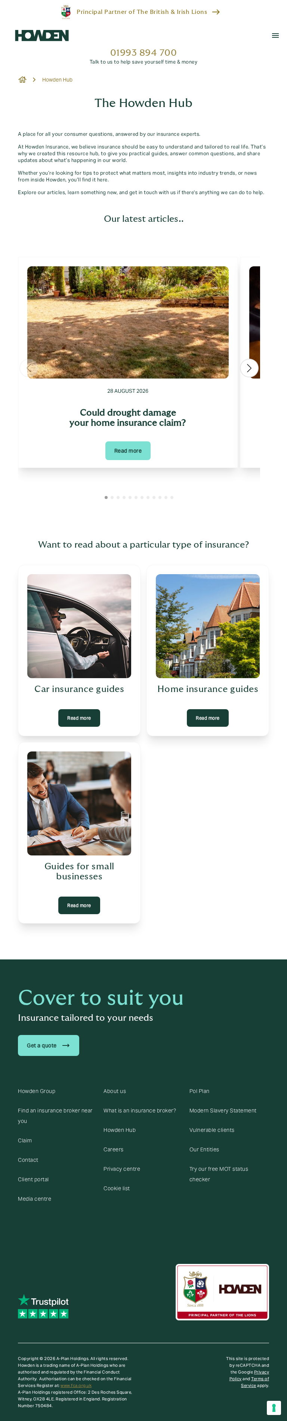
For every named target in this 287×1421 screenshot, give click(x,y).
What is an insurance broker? (140, 1110)
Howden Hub (120, 1130)
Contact (28, 1160)
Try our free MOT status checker (219, 1174)
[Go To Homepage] (42, 35)
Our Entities (204, 1149)
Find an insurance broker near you (55, 1115)
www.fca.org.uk (76, 1385)
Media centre (34, 1198)
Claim (25, 1140)
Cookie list (117, 1188)
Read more (128, 450)
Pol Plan (199, 1091)
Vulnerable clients (212, 1130)
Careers (114, 1149)
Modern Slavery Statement (223, 1110)
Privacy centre (122, 1169)
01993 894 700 (143, 53)
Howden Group (36, 1091)
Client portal (33, 1179)
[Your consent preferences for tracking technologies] (274, 1408)
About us (115, 1091)
